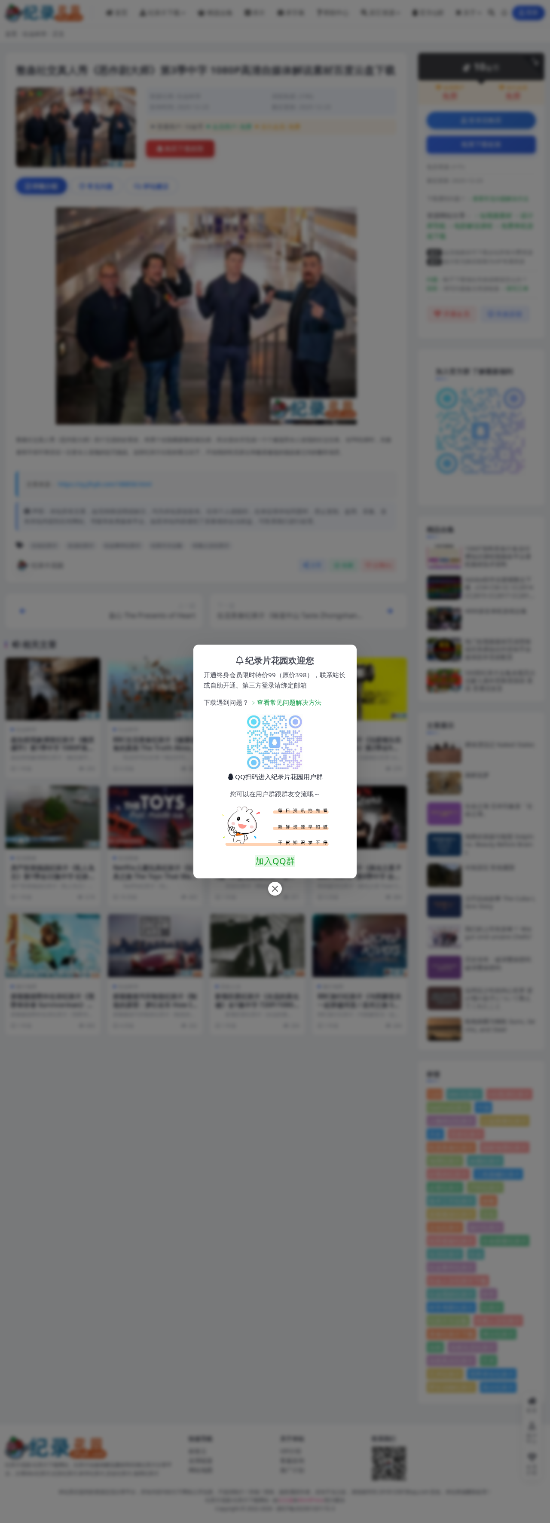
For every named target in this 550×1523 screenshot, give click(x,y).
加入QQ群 (275, 861)
